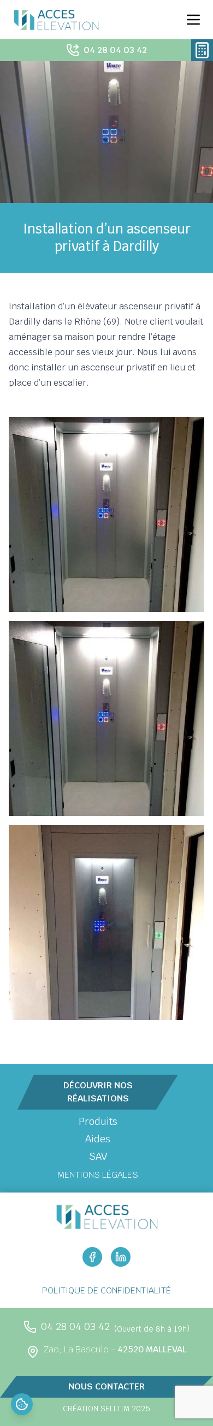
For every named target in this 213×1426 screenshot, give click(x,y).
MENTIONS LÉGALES (97, 1175)
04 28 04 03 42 (115, 50)
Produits (98, 1121)
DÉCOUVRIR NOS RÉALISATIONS (98, 1092)
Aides (97, 1139)
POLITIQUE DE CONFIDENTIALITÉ (106, 1290)
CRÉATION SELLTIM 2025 (106, 1408)
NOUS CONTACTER (106, 1386)
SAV (98, 1156)
